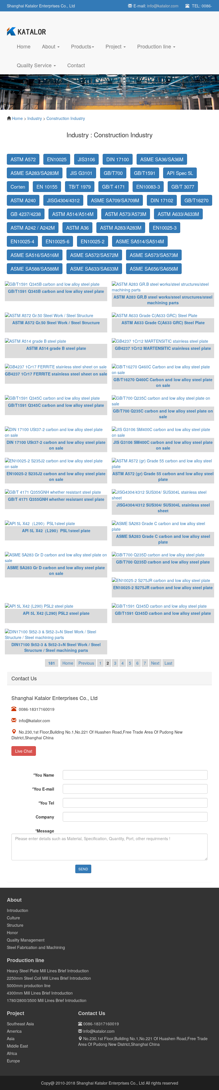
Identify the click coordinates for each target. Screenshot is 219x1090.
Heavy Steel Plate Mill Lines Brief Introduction (48, 970)
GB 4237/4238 (26, 214)
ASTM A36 (77, 227)
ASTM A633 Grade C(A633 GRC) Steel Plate (163, 322)
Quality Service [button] (35, 65)
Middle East (17, 1046)
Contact (76, 65)
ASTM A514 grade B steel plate (56, 348)
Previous (86, 663)
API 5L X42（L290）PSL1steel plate (56, 530)
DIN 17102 (162, 200)
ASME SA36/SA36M (161, 159)
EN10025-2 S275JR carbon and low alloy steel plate (163, 587)
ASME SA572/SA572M (94, 255)
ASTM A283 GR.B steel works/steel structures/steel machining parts (162, 299)
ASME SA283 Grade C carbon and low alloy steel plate (163, 539)
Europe (13, 1061)
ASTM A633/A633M (178, 214)
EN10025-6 (57, 241)
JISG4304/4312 (63, 200)
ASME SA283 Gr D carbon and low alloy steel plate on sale (56, 570)
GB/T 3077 (182, 186)
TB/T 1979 (80, 186)
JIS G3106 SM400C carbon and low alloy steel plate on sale (163, 445)
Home (26, 46)
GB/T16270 (196, 200)
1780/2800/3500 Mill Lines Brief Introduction (46, 1000)
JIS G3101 (81, 173)
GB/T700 (113, 173)
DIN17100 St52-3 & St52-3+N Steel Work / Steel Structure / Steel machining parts (56, 647)
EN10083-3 (148, 186)
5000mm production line (28, 985)
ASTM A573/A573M (125, 214)
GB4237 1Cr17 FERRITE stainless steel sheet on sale (56, 374)
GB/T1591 (144, 173)
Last (168, 663)
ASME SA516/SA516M (35, 255)
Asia (11, 1038)
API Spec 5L (180, 173)
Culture (13, 917)
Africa (12, 1053)
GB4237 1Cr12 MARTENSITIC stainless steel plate (163, 348)
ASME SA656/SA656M (154, 268)
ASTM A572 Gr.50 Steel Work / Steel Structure (56, 322)
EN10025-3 (165, 227)
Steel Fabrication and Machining (36, 947)
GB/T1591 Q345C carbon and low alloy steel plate (56, 405)
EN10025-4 (22, 241)
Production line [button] (155, 46)
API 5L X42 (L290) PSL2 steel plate (56, 613)
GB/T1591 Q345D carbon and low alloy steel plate (163, 613)
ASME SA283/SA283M (35, 173)
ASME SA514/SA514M (140, 241)
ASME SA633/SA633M (94, 268)
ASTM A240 (23, 200)
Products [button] (81, 46)
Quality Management (25, 940)
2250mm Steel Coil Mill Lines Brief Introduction (49, 978)
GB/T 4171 (113, 186)
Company (45, 817)
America (14, 1031)
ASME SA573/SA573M (154, 255)
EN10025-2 (92, 241)
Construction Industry (65, 118)
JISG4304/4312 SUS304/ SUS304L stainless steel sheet (163, 507)
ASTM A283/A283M (120, 227)
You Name (43, 775)
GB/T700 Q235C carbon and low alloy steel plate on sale (163, 413)
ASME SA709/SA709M (115, 200)
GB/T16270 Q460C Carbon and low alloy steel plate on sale (162, 382)
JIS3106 (86, 159)
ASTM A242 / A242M (33, 227)
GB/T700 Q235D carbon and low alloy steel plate (163, 562)
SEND (83, 868)
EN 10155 (46, 186)
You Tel (46, 803)
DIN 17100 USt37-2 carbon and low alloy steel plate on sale (56, 445)
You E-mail (43, 789)
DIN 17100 (117, 159)
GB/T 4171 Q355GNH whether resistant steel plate (56, 499)
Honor (12, 932)
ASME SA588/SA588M (35, 268)
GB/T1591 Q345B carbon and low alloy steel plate (56, 291)
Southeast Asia (20, 1023)
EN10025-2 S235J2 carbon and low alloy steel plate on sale (56, 476)
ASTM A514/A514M (73, 214)
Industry (34, 118)
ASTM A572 (23, 159)
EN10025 (56, 159)
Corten (18, 186)
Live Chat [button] (23, 751)
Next (155, 663)
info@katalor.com (163, 6)
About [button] (49, 46)
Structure (15, 925)
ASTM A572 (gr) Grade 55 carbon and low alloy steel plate (163, 476)
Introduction (17, 910)
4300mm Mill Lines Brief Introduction (40, 993)
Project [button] (114, 46)
